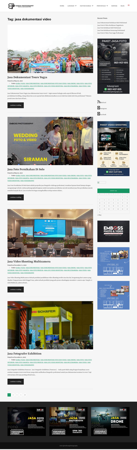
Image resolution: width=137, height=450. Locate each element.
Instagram (103, 108)
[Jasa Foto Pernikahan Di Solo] (50, 141)
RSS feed (103, 102)
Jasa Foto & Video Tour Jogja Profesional (110, 33)
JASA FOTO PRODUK (36, 86)
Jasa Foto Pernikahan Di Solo (25, 169)
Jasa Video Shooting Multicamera (29, 261)
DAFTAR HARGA (85, 6)
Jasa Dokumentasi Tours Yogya (27, 77)
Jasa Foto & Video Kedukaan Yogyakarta (110, 25)
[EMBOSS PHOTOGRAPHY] (21, 8)
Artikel (18, 83)
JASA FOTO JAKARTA (22, 86)
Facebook (103, 114)
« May (99, 215)
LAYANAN (71, 6)
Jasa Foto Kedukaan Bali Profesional (109, 28)
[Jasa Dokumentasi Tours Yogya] (50, 49)
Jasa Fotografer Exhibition (24, 353)
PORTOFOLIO (101, 6)
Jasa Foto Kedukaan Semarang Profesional (111, 30)
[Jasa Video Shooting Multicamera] (50, 233)
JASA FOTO (80, 83)
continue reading (15, 105)
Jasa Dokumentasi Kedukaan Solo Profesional (112, 23)
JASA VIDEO (83, 86)
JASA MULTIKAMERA (71, 86)
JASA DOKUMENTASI (33, 83)
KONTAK (114, 6)
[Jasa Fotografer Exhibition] (50, 325)
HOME (62, 6)
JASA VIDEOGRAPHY (27, 89)
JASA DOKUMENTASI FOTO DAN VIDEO (53, 83)
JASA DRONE (71, 83)
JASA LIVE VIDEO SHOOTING (53, 86)
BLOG (122, 6)
